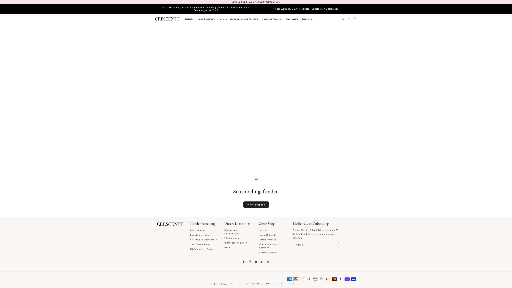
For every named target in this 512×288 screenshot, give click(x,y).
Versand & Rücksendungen (203, 240)
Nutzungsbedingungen (235, 243)
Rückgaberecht (231, 238)
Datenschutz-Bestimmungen (231, 231)
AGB (267, 284)
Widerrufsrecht (237, 284)
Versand (275, 284)
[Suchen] (343, 19)
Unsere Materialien (268, 235)
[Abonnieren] (336, 245)
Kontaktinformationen (289, 284)
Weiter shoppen (256, 204)
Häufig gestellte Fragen (202, 249)
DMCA (227, 247)
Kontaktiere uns (198, 230)
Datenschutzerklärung (254, 284)
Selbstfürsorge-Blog (200, 244)
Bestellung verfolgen (200, 235)
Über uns (263, 230)
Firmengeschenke (267, 240)
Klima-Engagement (268, 252)
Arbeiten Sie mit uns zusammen (269, 246)
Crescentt (224, 284)
